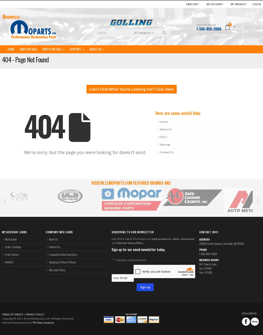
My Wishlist (238, 4)
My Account (215, 4)
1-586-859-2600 (208, 29)
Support (75, 49)
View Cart (192, 4)
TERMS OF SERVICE (12, 314)
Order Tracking (13, 247)
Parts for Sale (51, 49)
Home (11, 49)
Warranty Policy (57, 270)
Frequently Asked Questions (63, 254)
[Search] (164, 32)
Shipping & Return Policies (62, 262)
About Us (95, 49)
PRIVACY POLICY (35, 314)
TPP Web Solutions (43, 322)
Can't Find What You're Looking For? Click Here (132, 89)
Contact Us (167, 152)
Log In (257, 4)
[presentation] (5, 200)
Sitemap (165, 144)
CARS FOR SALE (28, 49)
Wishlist (9, 262)
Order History (12, 254)
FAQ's (163, 137)
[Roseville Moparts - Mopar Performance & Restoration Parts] (30, 27)
